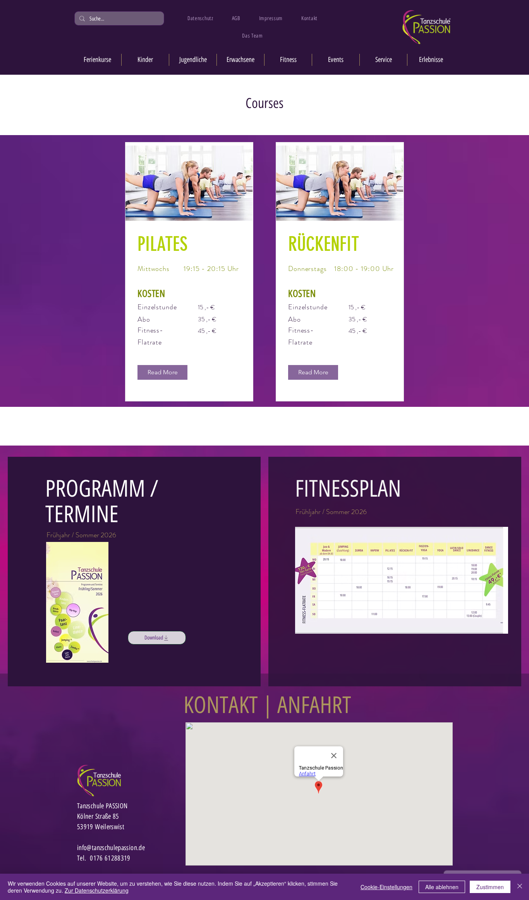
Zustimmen (490, 887)
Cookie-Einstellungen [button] (386, 887)
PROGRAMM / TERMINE (101, 501)
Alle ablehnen (442, 887)
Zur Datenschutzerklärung (97, 890)
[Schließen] (519, 887)
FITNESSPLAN (348, 488)
